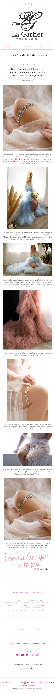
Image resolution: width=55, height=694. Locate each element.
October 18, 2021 (27, 65)
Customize (17, 682)
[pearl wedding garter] (27, 320)
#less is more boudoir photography (27, 608)
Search (9, 682)
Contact (31, 682)
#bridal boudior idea (13, 603)
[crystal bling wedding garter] (27, 508)
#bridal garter (14, 605)
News (12, 55)
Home (12, 643)
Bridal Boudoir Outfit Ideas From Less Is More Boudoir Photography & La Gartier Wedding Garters (27, 72)
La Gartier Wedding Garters (30, 664)
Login (24, 4)
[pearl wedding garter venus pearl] (27, 390)
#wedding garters (36, 610)
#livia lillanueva (18, 610)
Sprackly (22, 688)
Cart (27, 46)
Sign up (30, 4)
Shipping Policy (41, 682)
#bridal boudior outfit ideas (38, 603)
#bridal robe (29, 605)
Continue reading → (33, 592)
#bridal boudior (35, 600)
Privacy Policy (30, 686)
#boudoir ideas (19, 600)
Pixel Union (38, 688)
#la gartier (42, 605)
